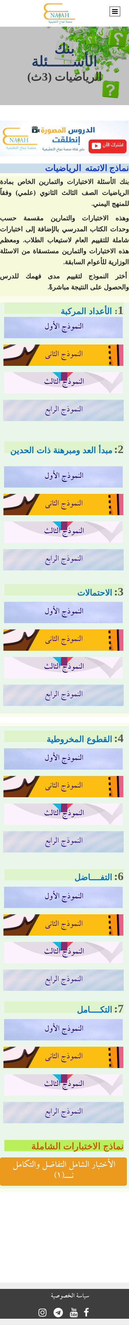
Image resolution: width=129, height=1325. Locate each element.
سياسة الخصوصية (69, 1297)
